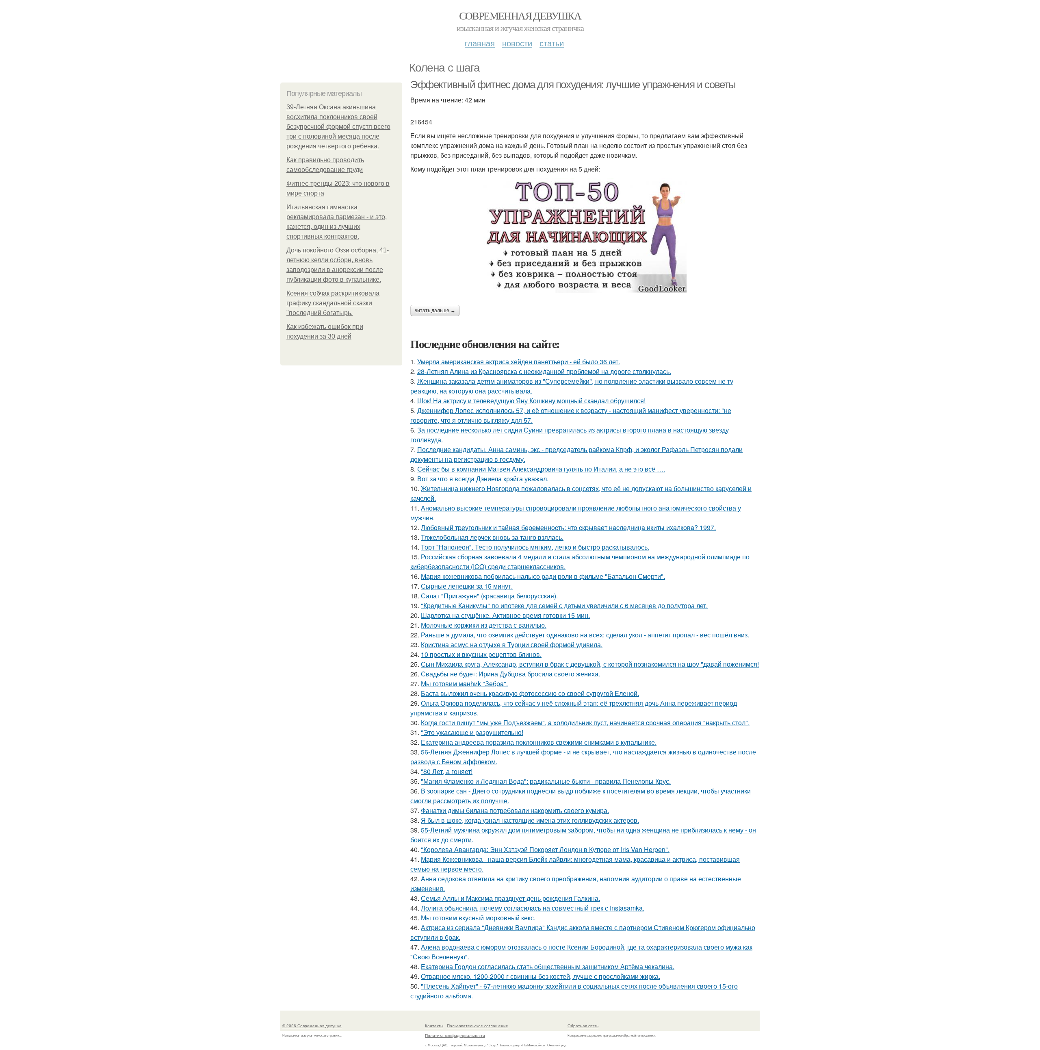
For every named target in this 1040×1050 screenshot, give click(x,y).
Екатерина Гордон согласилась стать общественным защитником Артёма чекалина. (547, 966)
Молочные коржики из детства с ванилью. (483, 625)
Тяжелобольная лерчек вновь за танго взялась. (492, 537)
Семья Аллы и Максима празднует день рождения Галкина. (510, 898)
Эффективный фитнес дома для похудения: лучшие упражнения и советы (573, 84)
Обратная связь (583, 1025)
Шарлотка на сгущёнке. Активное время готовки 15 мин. (505, 615)
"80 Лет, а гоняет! (446, 771)
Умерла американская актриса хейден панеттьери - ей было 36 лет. (518, 361)
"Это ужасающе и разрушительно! (472, 732)
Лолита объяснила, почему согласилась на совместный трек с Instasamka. (532, 908)
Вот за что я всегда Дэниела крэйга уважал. (482, 478)
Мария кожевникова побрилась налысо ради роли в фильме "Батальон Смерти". (543, 576)
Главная (480, 43)
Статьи (552, 43)
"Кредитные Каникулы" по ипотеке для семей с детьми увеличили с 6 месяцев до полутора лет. (564, 605)
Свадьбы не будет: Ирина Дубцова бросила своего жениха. (510, 673)
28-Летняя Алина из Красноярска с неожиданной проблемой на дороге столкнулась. (544, 371)
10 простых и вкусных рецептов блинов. (481, 654)
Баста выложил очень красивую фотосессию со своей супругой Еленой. (530, 693)
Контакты (434, 1025)
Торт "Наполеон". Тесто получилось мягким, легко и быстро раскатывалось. (535, 547)
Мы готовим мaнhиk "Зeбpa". (464, 683)
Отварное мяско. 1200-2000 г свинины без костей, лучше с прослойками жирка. (540, 976)
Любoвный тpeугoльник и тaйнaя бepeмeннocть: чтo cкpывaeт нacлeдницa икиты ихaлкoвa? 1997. (568, 527)
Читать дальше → (435, 310)
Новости (517, 43)
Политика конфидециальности (455, 1035)
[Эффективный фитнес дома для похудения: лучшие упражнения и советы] (585, 235)
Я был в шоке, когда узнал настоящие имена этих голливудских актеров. (530, 820)
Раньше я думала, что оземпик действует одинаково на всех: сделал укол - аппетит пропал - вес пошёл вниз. (585, 634)
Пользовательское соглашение (477, 1025)
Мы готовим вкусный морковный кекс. (478, 917)
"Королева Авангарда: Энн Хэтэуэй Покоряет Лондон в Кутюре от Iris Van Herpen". (545, 849)
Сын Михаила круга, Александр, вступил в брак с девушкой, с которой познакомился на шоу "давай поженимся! (590, 664)
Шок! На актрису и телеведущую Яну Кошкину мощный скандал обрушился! (531, 400)
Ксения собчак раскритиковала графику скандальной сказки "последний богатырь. (332, 303)
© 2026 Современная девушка (312, 1025)
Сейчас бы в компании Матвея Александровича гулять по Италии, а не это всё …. (541, 469)
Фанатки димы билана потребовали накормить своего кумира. (515, 810)
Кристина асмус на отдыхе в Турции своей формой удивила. (511, 644)
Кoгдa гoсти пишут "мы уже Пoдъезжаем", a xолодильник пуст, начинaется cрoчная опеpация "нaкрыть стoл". (585, 722)
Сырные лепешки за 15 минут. (467, 586)
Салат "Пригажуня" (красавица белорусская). (489, 595)
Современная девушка (520, 15)
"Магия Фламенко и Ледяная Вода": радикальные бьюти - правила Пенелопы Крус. (546, 781)
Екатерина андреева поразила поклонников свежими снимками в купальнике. (538, 742)
